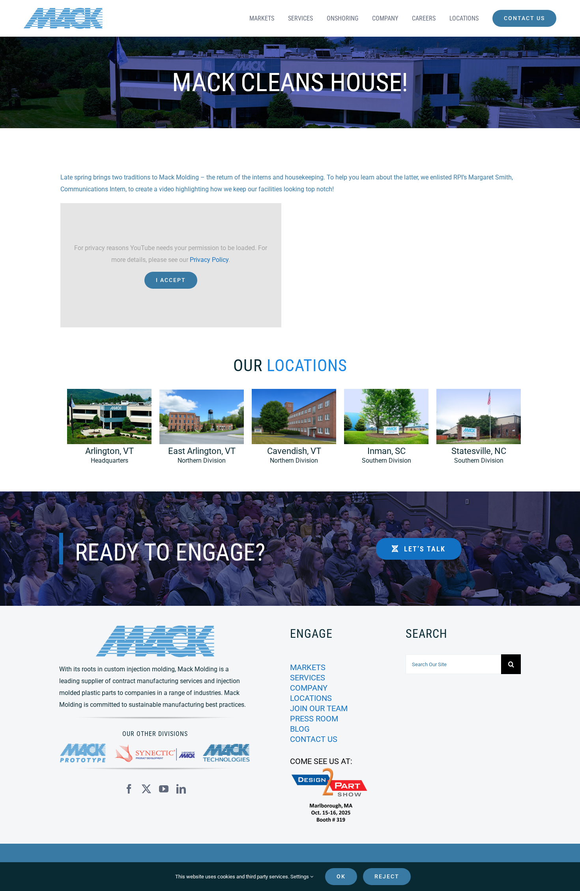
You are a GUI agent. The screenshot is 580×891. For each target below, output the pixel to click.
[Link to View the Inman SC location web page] (382, 430)
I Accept (171, 280)
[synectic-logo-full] (155, 747)
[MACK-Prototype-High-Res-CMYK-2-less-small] (83, 746)
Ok (341, 876)
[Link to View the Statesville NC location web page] (474, 430)
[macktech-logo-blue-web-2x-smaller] (227, 747)
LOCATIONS (311, 698)
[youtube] (163, 789)
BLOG (300, 729)
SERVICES (307, 677)
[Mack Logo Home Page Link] (90, 18)
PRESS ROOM (314, 718)
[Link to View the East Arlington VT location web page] (198, 430)
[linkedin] (181, 789)
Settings (300, 877)
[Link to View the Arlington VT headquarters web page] (105, 430)
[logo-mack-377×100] (155, 628)
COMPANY (308, 688)
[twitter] (146, 789)
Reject (386, 876)
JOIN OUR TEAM (319, 708)
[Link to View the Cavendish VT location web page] (290, 430)
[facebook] (129, 789)
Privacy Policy (209, 259)
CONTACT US (313, 739)
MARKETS (308, 667)
